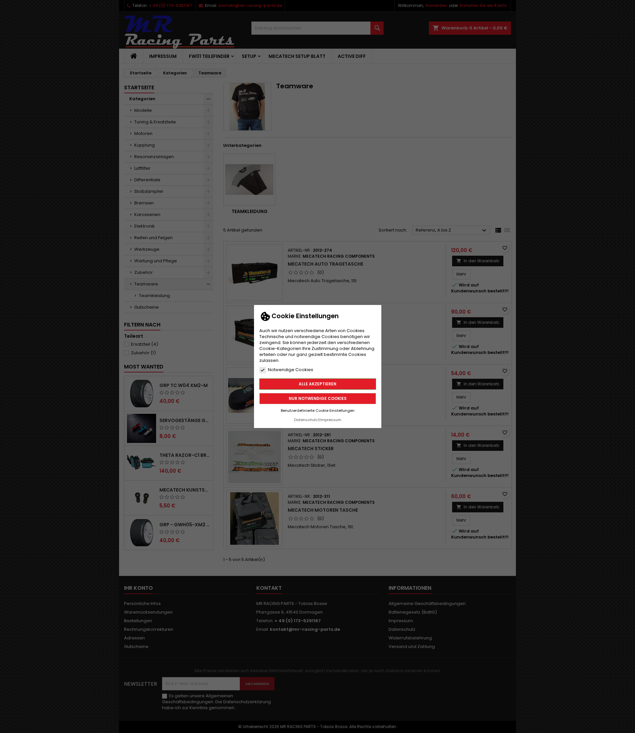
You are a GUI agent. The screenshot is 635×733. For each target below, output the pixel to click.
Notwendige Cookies (290, 370)
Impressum (330, 419)
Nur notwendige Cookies (318, 398)
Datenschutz (306, 419)
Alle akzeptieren (317, 384)
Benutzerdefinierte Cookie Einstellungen (318, 410)
